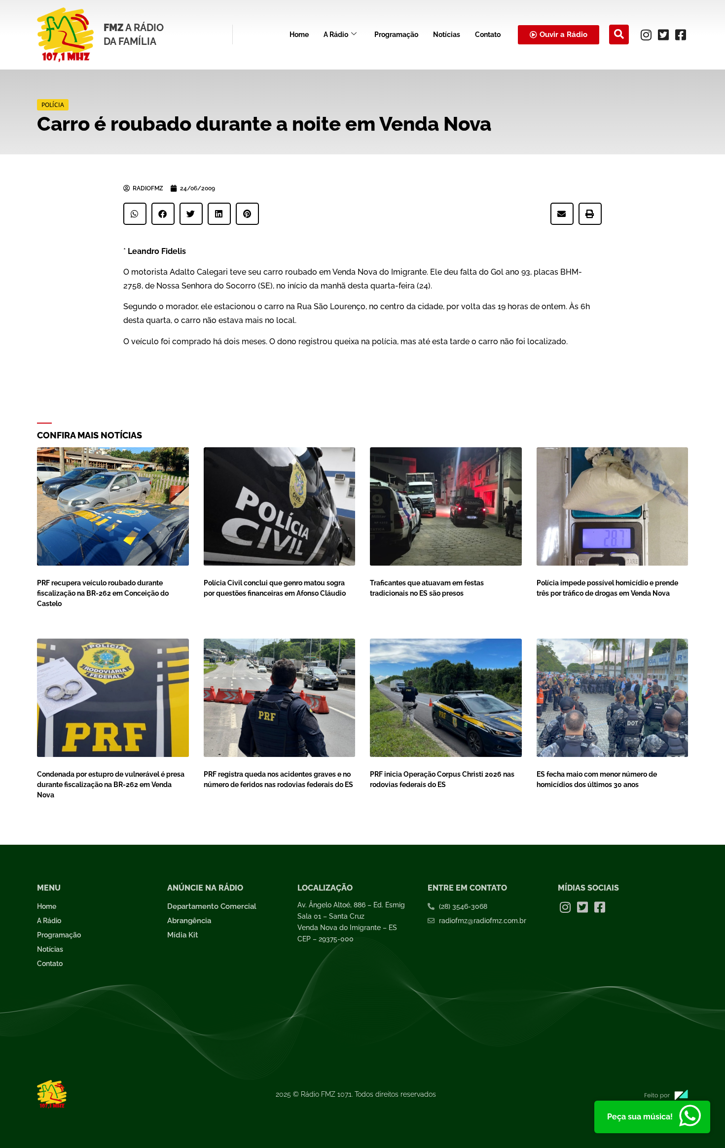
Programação (396, 34)
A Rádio (336, 34)
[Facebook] (680, 34)
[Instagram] (646, 34)
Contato (488, 34)
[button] (619, 34)
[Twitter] (663, 34)
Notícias (446, 34)
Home (299, 34)
